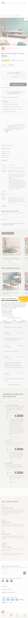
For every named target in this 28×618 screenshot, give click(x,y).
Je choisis (14, 320)
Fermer (4, 320)
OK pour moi (23, 320)
